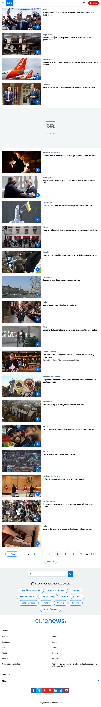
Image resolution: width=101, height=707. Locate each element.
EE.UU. (46, 426)
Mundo (55, 636)
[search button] (70, 574)
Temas (5, 630)
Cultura (65, 596)
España (46, 84)
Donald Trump (48, 596)
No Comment (49, 501)
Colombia (47, 202)
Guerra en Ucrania (56, 590)
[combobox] (50, 574)
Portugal (47, 177)
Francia (46, 603)
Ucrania (60, 603)
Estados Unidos (27, 596)
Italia (45, 302)
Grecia (46, 252)
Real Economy (49, 352)
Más (4, 681)
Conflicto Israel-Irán (31, 590)
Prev (13, 554)
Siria (45, 9)
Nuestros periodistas (11, 664)
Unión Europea (28, 603)
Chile (45, 227)
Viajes (4, 653)
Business (6, 642)
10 (81, 554)
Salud (54, 647)
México (46, 327)
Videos (5, 658)
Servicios (6, 674)
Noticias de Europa (51, 152)
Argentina (47, 34)
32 (92, 554)
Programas (56, 658)
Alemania (47, 401)
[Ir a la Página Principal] (9, 3)
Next (49, 561)
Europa (5, 636)
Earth (54, 642)
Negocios (47, 59)
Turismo (75, 603)
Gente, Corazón (50, 609)
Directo (93, 3)
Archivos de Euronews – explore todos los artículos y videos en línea (74, 665)
